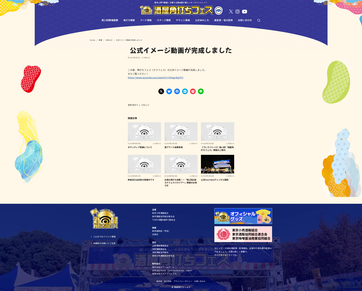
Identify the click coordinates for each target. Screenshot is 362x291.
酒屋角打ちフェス (182, 286)
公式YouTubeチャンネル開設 (214, 179)
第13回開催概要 (110, 20)
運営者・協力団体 (223, 20)
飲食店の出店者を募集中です (141, 179)
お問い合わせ (245, 20)
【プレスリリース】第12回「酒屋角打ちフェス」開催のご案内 (217, 148)
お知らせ (109, 40)
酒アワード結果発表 (173, 147)
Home (93, 40)
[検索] (258, 20)
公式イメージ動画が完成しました (129, 40)
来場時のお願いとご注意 (104, 243)
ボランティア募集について (140, 147)
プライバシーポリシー (182, 281)
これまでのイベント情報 (104, 236)
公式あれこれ (202, 20)
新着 (101, 40)
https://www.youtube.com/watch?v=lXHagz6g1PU (155, 77)
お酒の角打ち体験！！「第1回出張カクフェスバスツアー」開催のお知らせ (180, 182)
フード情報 (146, 20)
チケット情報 (183, 20)
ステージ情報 (164, 20)
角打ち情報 (129, 20)
